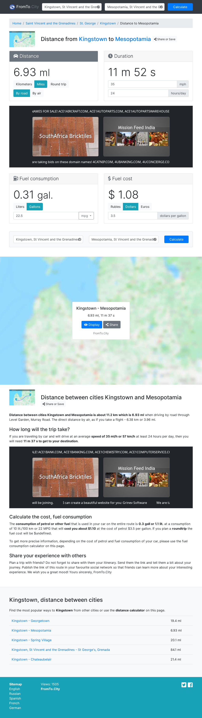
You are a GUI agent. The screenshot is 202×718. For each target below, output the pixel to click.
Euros (145, 207)
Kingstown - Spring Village (31, 640)
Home (16, 23)
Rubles (116, 207)
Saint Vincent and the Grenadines (50, 23)
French (14, 703)
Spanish (15, 698)
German (15, 708)
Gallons (34, 207)
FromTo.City (50, 689)
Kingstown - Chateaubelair (31, 659)
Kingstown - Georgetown (30, 621)
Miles (41, 84)
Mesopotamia (133, 39)
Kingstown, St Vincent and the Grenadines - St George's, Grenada (61, 650)
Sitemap (15, 684)
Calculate (180, 7)
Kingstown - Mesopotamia (31, 630)
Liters (20, 207)
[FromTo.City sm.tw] (183, 685)
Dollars (130, 207)
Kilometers (24, 84)
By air (37, 93)
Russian (15, 694)
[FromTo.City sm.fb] (190, 685)
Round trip (58, 84)
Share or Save (165, 39)
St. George (88, 23)
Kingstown (108, 23)
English (14, 689)
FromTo (27, 6)
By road (22, 93)
